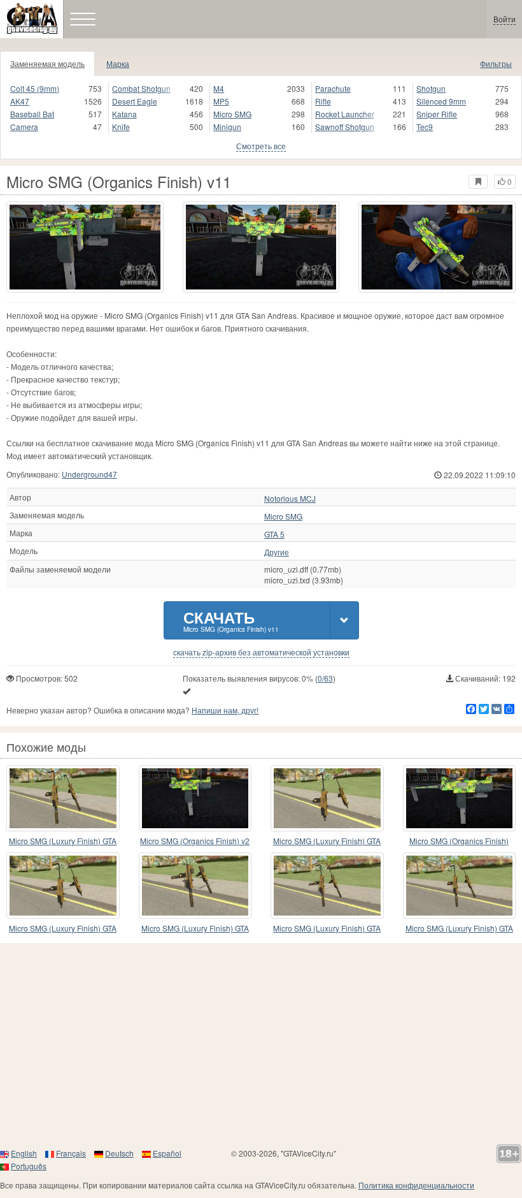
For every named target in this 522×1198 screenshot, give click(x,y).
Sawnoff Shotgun (344, 126)
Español (167, 1153)
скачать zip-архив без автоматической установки (261, 652)
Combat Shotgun (141, 88)
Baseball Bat (32, 113)
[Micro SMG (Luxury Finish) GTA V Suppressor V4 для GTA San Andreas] (63, 798)
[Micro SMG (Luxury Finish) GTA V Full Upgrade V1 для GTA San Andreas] (195, 885)
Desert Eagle (134, 101)
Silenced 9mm (441, 101)
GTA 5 (274, 534)
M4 (218, 88)
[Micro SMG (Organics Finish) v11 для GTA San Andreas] (85, 247)
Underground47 (89, 474)
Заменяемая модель (47, 63)
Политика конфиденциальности (416, 1185)
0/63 (325, 678)
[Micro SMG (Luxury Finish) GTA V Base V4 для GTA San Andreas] (63, 885)
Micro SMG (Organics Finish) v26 (459, 841)
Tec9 (424, 126)
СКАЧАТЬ (231, 620)
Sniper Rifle (436, 113)
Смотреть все (261, 145)
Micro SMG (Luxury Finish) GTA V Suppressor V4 (62, 841)
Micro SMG (232, 113)
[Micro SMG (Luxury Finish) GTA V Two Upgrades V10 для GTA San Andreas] (327, 885)
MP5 (221, 101)
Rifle (323, 101)
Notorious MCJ (290, 498)
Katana (124, 113)
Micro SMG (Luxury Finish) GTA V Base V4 (62, 929)
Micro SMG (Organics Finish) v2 (195, 840)
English (24, 1153)
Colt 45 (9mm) (34, 88)
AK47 (19, 101)
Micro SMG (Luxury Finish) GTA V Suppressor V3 (459, 929)
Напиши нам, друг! (225, 710)
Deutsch (119, 1153)
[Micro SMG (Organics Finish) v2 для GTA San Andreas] (195, 798)
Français (71, 1153)
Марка (117, 63)
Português (28, 1165)
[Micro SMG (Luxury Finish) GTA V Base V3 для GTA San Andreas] (327, 798)
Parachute (333, 88)
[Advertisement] (261, 1045)
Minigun (227, 126)
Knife (121, 126)
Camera (24, 126)
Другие (276, 552)
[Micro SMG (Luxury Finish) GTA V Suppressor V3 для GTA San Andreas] (459, 885)
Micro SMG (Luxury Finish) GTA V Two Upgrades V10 (327, 929)
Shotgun (431, 88)
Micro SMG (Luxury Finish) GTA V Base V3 (327, 841)
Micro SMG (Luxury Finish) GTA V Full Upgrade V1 (195, 929)
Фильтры (496, 63)
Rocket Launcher (344, 113)
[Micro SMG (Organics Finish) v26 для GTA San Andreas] (459, 798)
